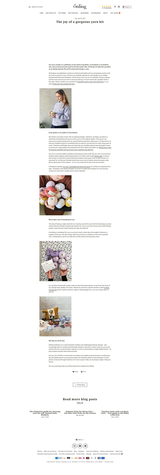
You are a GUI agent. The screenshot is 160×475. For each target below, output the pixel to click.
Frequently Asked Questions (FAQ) (47, 454)
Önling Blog (81, 385)
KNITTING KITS (51, 13)
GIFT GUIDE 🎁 (115, 13)
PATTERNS (62, 13)
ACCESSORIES (96, 13)
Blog (75, 451)
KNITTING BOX (73, 13)
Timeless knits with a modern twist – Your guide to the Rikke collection (115, 413)
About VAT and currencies (100, 454)
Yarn (76, 18)
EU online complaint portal (67, 454)
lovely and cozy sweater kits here (63, 84)
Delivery (40, 451)
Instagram (81, 451)
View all (80, 403)
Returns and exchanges (107, 451)
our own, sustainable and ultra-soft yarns (76, 166)
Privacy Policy (80, 454)
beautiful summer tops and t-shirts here (90, 82)
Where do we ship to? (50, 451)
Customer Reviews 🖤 (116, 454)
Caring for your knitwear (65, 451)
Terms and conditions (92, 451)
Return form (119, 451)
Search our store (37, 7)
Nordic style (98, 156)
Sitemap (88, 454)
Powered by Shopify (109, 461)
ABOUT (105, 13)
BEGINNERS (85, 13)
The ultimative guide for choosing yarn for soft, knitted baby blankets (45, 413)
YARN (41, 13)
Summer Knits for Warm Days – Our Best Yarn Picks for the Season (80, 412)
